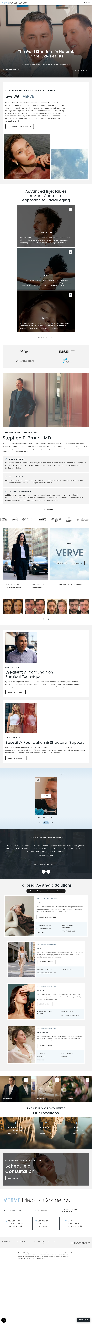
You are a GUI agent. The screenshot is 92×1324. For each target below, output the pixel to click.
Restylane (41, 1057)
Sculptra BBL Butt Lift (46, 973)
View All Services (46, 338)
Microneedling (38, 588)
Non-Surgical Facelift (14, 588)
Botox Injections (12, 584)
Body (39, 891)
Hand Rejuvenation (44, 970)
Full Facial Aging (69, 931)
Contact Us (13, 1178)
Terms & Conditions (40, 1242)
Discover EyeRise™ (15, 692)
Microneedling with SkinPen (45, 1013)
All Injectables (45, 1046)
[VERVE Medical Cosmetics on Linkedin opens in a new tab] (20, 1210)
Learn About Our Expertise (19, 126)
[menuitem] (4, 1210)
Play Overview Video (78, 70)
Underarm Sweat (67, 970)
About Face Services (47, 917)
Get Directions (16, 1140)
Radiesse (40, 1060)
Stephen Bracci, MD (11, 70)
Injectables (58, 891)
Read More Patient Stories (46, 865)
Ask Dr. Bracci (9, 1098)
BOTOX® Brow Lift (43, 929)
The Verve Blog (40, 1098)
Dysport (64, 1057)
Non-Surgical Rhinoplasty (67, 926)
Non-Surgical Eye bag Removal (71, 584)
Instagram (68, 1098)
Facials (47, 891)
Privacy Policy (52, 1242)
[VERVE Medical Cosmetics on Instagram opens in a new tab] (4, 1210)
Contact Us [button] (83, 1320)
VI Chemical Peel (67, 1012)
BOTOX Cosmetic (67, 1053)
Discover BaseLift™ (16, 758)
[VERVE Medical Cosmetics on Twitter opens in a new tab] (10, 1210)
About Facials (44, 1004)
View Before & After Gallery (69, 563)
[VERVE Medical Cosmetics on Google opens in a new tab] (16, 1210)
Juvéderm (41, 1053)
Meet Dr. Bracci (46, 509)
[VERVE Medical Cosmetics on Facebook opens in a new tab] (7, 1210)
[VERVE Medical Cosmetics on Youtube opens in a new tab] (13, 1210)
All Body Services (46, 962)
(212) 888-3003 (40, 1258)
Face (32, 891)
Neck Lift (40, 932)
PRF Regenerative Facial (70, 1015)
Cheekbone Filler (39, 584)
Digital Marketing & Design (82, 1242)
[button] (3, 1320)
